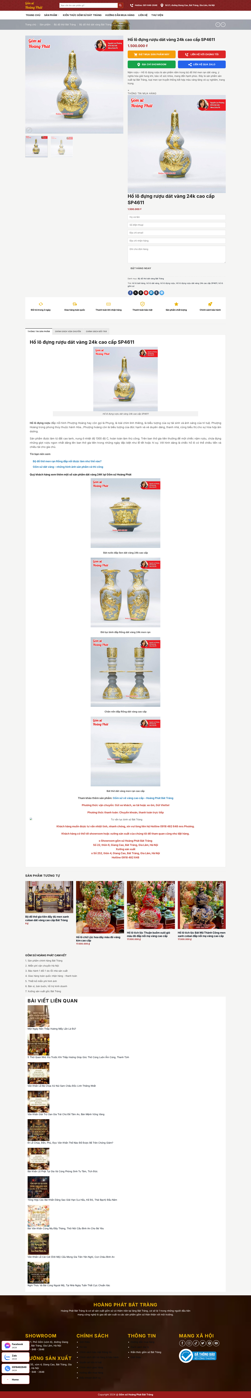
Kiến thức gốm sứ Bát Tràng (82, 15)
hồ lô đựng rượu (167, 283)
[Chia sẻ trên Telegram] (161, 292)
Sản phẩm (50, 15)
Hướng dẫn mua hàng (120, 15)
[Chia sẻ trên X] (135, 292)
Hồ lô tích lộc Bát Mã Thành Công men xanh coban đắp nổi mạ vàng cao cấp (201, 934)
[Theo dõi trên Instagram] (189, 1343)
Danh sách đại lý (140, 1347)
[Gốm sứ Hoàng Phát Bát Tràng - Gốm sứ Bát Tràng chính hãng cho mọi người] (40, 5)
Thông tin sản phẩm (39, 331)
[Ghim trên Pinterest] (146, 292)
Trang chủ (30, 24)
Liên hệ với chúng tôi (204, 54)
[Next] (117, 84)
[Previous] (31, 84)
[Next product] (218, 24)
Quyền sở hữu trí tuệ (90, 1362)
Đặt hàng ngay (141, 268)
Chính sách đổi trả (96, 331)
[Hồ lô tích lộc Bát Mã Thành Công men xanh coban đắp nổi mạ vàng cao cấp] (202, 905)
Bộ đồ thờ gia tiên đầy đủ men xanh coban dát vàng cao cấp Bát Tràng (47, 918)
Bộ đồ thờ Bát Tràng (65, 24)
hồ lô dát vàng (152, 283)
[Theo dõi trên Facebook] (182, 1343)
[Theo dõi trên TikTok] (196, 1343)
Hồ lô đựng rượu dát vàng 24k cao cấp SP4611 (196, 283)
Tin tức (83, 1347)
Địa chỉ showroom (154, 64)
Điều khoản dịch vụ (90, 1377)
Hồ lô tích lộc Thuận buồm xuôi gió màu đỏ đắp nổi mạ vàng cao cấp (148, 934)
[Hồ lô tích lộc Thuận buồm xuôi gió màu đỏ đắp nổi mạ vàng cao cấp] (151, 905)
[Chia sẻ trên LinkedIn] (151, 292)
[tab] (38, 331)
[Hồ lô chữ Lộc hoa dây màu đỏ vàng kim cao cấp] (100, 907)
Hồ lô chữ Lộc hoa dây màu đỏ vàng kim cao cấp (98, 939)
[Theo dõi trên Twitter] (203, 1343)
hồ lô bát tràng (138, 283)
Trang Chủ (33, 15)
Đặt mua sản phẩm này (154, 54)
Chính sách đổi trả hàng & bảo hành (99, 1357)
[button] (120, 5)
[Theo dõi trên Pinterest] (209, 1343)
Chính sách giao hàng (91, 1367)
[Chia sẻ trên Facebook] (130, 292)
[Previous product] (223, 24)
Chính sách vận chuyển (68, 331)
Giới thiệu (84, 1341)
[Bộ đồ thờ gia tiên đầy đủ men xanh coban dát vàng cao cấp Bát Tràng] (49, 897)
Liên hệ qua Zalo (204, 64)
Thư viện (157, 15)
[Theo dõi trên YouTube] (216, 1343)
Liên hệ (143, 15)
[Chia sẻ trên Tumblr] (156, 292)
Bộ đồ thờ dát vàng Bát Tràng (95, 24)
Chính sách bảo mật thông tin (95, 1352)
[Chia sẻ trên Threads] (140, 292)
